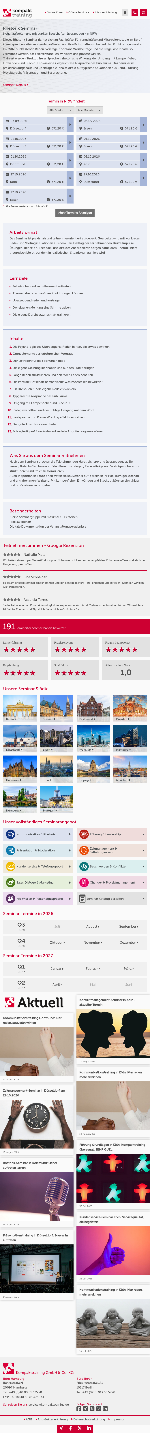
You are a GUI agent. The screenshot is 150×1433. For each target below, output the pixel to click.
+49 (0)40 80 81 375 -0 (25, 1392)
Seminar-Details (15, 85)
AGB (28, 1419)
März (128, 969)
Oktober (56, 942)
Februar (92, 969)
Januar (56, 969)
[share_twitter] (79, 1429)
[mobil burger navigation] (125, 12)
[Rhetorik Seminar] (135, 12)
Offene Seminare (78, 12)
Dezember (128, 942)
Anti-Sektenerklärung (52, 1419)
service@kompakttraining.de (49, 1404)
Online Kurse (55, 12)
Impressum (118, 1419)
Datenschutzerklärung (89, 1419)
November (92, 942)
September (127, 926)
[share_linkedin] (88, 1429)
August (91, 926)
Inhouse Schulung (106, 12)
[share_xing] (61, 1429)
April (56, 985)
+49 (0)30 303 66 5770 (98, 1392)
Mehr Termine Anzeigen (75, 212)
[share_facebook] (70, 1429)
